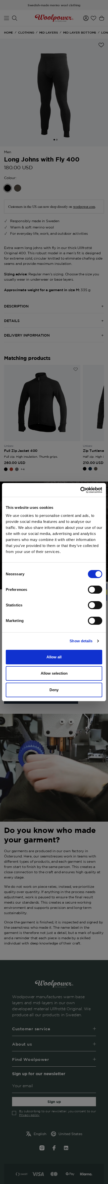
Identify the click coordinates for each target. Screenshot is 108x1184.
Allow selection (54, 673)
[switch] (95, 590)
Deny (54, 690)
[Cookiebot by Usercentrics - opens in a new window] (80, 490)
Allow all (54, 657)
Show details (81, 641)
